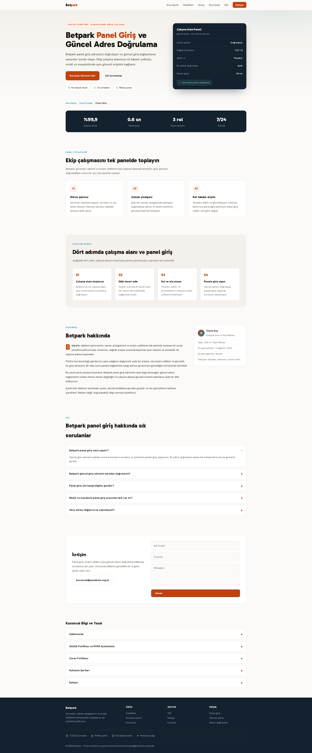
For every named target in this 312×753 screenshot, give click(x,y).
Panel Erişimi (85, 103)
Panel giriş (214, 713)
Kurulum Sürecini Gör (83, 75)
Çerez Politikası (78, 658)
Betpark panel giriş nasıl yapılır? (89, 450)
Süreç (201, 5)
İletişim (239, 5)
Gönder (159, 593)
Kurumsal (214, 5)
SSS (226, 5)
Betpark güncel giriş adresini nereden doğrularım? (99, 473)
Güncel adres (216, 717)
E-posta (172, 722)
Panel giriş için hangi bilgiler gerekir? (91, 485)
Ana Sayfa (172, 5)
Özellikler (188, 5)
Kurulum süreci (134, 717)
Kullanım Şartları (79, 670)
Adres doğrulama (218, 722)
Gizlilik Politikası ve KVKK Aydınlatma (92, 646)
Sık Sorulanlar (113, 75)
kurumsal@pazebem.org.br (92, 580)
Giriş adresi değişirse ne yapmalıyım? (92, 510)
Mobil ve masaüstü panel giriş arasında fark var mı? (100, 498)
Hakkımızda (76, 634)
